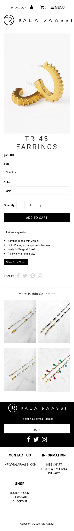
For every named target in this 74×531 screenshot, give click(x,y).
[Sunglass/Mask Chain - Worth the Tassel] (53, 391)
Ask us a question (16, 232)
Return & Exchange (54, 469)
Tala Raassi (47, 523)
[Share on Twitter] (25, 276)
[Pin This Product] (32, 276)
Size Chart (54, 464)
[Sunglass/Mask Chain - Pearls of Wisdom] (20, 390)
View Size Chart (15, 262)
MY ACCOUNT (19, 7)
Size (6, 164)
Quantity (9, 205)
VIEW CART (20, 497)
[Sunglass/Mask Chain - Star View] (53, 342)
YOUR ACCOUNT (20, 493)
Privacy (54, 473)
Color (7, 182)
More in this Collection (37, 294)
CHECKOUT (20, 501)
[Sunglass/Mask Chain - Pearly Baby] (20, 342)
